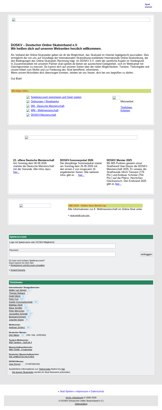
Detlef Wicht (14, 296)
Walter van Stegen (17, 290)
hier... (16, 172)
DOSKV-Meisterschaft (43, 114)
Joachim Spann (16, 319)
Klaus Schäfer (15, 308)
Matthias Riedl (15, 305)
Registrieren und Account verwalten (28, 265)
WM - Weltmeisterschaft (44, 110)
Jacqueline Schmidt (18, 314)
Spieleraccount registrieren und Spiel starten (56, 97)
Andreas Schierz (17, 327)
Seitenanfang (81, 404)
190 (25, 308)
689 (22, 299)
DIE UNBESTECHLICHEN (21, 356)
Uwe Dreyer (15, 364)
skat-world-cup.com (80, 215)
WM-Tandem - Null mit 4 (20, 342)
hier (63, 369)
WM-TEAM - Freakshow (20, 349)
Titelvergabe (45, 369)
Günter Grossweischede (21, 302)
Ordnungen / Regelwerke (45, 101)
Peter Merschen (16, 311)
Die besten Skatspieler (23, 372)
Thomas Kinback (17, 293)
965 (36, 302)
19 (29, 290)
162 (22, 335)
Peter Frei (13, 299)
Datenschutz (97, 391)
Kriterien (125, 110)
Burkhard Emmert (17, 317)
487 (31, 314)
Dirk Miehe (14, 335)
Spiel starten (148, 5)
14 (25, 305)
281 (27, 319)
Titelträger (127, 107)
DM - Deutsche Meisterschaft (47, 106)
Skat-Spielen (67, 391)
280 (27, 311)
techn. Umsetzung (74, 397)
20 (28, 317)
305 (28, 327)
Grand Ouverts (18, 270)
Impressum (82, 391)
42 (23, 296)
